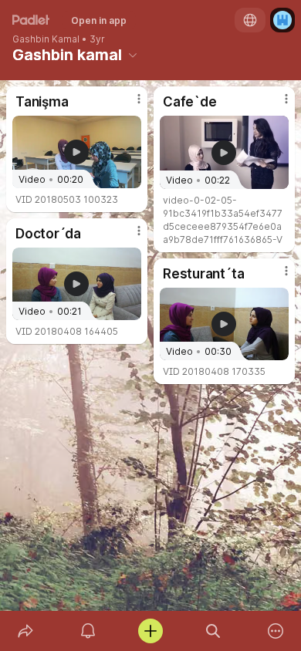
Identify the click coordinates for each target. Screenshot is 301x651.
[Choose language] (250, 20)
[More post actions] (128, 105)
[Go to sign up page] (282, 20)
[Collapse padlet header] (132, 54)
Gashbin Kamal (45, 39)
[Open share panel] (25, 631)
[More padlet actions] (276, 631)
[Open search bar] (213, 631)
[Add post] (150, 631)
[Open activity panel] (88, 631)
